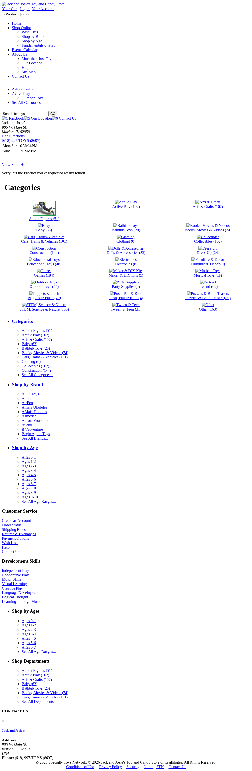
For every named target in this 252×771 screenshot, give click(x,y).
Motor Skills (11, 579)
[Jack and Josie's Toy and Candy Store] (33, 4)
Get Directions (13, 136)
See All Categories (26, 102)
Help (25, 67)
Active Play (21, 93)
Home (16, 23)
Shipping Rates (14, 529)
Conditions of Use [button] (80, 767)
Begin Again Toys (36, 434)
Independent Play (15, 570)
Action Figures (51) (37, 330)
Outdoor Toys (32, 98)
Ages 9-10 (30, 497)
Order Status (11, 525)
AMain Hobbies (34, 412)
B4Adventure (32, 429)
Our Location (32, 63)
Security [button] (132, 767)
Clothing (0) (31, 361)
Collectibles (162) (35, 366)
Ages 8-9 (29, 492)
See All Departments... (39, 701)
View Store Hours (16, 165)
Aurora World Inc (35, 420)
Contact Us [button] (177, 767)
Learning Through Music (21, 601)
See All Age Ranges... (39, 501)
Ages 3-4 (29, 470)
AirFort (27, 403)
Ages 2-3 (29, 466)
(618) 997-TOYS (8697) (21, 140)
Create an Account (16, 521)
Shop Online (22, 28)
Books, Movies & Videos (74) (45, 353)
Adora (27, 398)
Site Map (29, 72)
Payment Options (15, 538)
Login (25, 9)
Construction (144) (36, 370)
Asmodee (29, 416)
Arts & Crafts (22, 89)
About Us (19, 54)
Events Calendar (24, 50)
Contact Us (20, 76)
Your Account (43, 9)
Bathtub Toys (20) (36, 348)
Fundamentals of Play (38, 45)
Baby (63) (29, 344)
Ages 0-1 (29, 457)
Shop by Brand (33, 36)
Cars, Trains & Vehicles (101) (45, 357)
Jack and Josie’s (13, 730)
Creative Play (12, 588)
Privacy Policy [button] (110, 767)
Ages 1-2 (29, 462)
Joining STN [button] (154, 767)
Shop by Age (32, 41)
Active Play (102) (35, 335)
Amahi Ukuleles (34, 407)
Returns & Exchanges (19, 534)
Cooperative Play (15, 575)
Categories (22, 321)
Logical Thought (15, 597)
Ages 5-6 (29, 479)
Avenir (27, 425)
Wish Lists (30, 32)
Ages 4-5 (29, 475)
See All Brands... (35, 438)
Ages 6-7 (29, 484)
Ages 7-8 (29, 488)
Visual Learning (14, 584)
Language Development (20, 593)
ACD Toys (30, 394)
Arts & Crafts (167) (37, 339)
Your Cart (9, 9)
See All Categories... (37, 375)
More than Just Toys (37, 59)
